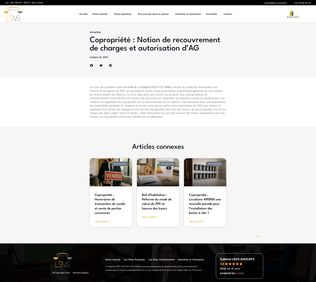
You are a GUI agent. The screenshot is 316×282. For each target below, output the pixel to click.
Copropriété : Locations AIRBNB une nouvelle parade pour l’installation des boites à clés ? (205, 204)
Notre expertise (122, 14)
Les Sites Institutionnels (161, 259)
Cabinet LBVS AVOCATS (237, 259)
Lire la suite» (102, 221)
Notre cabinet (99, 14)
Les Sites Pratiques (134, 259)
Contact (228, 14)
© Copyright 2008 (61, 272)
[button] (275, 3)
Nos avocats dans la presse (153, 14)
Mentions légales (81, 272)
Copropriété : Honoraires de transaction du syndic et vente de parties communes (110, 204)
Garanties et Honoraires (188, 14)
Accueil (83, 14)
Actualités (211, 14)
